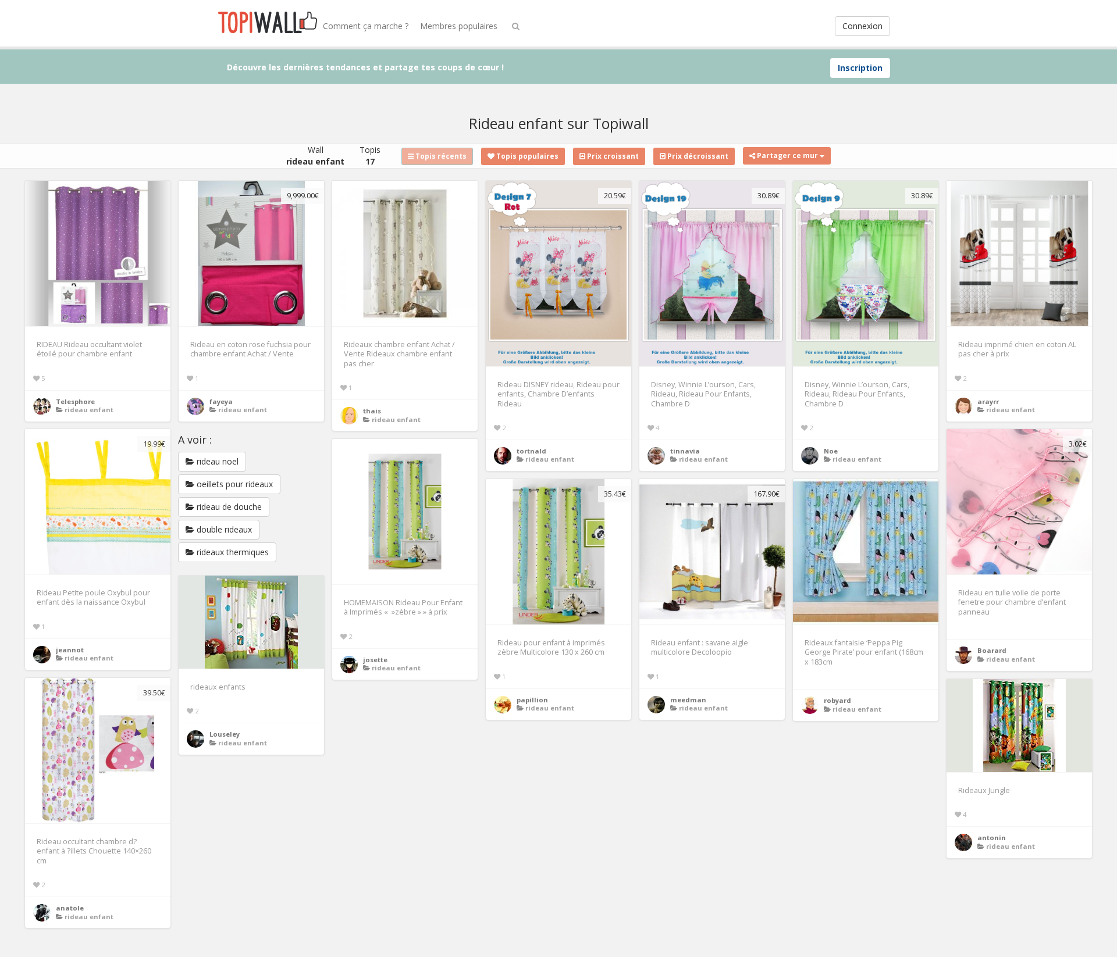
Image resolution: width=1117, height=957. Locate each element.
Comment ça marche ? (365, 25)
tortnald (531, 451)
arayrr (988, 401)
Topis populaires (526, 156)
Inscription (860, 67)
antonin (991, 837)
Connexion (862, 25)
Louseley (224, 734)
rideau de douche (228, 506)
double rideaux (223, 529)
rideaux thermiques (231, 552)
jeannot (70, 649)
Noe (831, 451)
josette (375, 659)
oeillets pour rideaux (233, 484)
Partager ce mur (787, 155)
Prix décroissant (697, 156)
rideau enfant (89, 409)
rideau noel (216, 461)
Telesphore (75, 401)
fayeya (221, 401)
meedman (688, 699)
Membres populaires (458, 25)
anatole (70, 908)
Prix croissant (612, 156)
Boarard (991, 650)
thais (372, 410)
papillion (532, 699)
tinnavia (685, 451)
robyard (837, 700)
